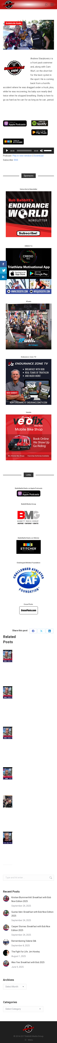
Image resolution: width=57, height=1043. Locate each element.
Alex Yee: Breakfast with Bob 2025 (28, 962)
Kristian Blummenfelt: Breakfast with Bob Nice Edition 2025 (31, 899)
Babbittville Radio (13, 23)
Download (38, 155)
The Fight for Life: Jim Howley (25, 951)
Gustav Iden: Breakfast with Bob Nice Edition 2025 (32, 914)
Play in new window (22, 155)
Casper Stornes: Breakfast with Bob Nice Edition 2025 (30, 928)
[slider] (48, 150)
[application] (28, 151)
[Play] (7, 150)
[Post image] (11, 656)
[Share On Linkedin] (3, 277)
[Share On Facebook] (3, 264)
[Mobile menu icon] (52, 4)
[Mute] (41, 150)
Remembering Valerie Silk (23, 941)
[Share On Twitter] (3, 270)
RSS (16, 160)
